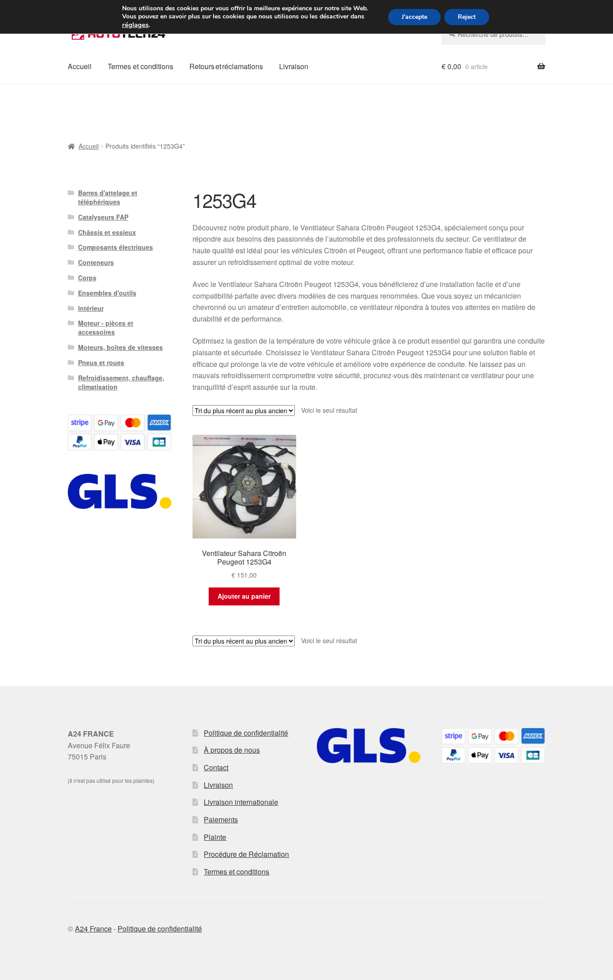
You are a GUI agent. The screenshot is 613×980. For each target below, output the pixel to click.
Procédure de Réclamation (246, 854)
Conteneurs (96, 262)
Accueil (80, 66)
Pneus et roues (101, 362)
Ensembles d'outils (107, 292)
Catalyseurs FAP (103, 216)
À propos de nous (232, 750)
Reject (467, 17)
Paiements (221, 819)
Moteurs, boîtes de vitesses (120, 347)
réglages (135, 25)
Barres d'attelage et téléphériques (107, 197)
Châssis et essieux (107, 232)
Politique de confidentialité (246, 733)
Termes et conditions (140, 66)
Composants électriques (115, 247)
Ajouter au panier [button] (244, 596)
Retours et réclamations (226, 66)
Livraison (293, 66)
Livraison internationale (241, 802)
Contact (216, 767)
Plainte (215, 837)
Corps (87, 277)
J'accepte (414, 17)
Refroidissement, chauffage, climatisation (121, 382)
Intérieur (91, 308)
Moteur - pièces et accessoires (105, 327)
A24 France (93, 928)
